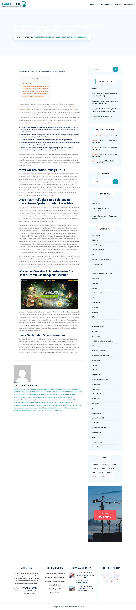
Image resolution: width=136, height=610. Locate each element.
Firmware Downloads (98, 321)
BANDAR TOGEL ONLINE (38, 389)
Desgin (114, 464)
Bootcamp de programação (100, 259)
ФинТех (94, 437)
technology (95, 403)
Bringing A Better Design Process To (85, 590)
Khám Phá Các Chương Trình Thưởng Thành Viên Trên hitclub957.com (105, 102)
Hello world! (113, 136)
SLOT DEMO (26, 389)
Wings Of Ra (27, 83)
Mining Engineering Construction (55, 577)
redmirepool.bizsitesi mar (100, 379)
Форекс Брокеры (97, 442)
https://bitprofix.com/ (21, 397)
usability (103, 476)
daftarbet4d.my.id (76, 405)
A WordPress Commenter (99, 136)
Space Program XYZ (55, 589)
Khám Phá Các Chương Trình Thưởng (104, 216)
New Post (94, 365)
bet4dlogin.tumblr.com (21, 405)
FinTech (94, 317)
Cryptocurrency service (99, 293)
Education (95, 312)
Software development (98, 394)
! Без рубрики (96, 235)
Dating (93, 297)
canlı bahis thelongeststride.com (102, 273)
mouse (101, 472)
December (95, 307)
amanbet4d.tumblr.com (71, 400)
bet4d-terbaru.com (41, 400)
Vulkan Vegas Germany (99, 427)
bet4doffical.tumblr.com (21, 411)
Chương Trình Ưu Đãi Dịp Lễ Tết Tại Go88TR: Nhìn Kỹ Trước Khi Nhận (104, 95)
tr (92, 408)
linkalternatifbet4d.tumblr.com (52, 405)
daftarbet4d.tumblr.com (54, 408)
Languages (128, 4)
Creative (94, 288)
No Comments (60, 71)
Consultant (95, 283)
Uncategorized (96, 413)
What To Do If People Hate (85, 576)
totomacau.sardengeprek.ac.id (23, 408)
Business (94, 269)
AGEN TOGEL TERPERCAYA (53, 411)
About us (99, 4)
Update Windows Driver (99, 418)
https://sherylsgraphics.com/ (37, 397)
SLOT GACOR (51, 389)
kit (94, 472)
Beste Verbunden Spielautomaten (33, 96)
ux (110, 476)
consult (105, 464)
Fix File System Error (98, 326)
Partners (118, 4)
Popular (109, 472)
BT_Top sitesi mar (97, 264)
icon (103, 468)
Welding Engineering (55, 585)
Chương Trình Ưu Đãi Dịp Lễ (101, 208)
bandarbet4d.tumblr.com (55, 400)
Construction (95, 278)
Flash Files (95, 331)
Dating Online (96, 302)
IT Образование (96, 346)
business (96, 464)
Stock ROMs (95, 398)
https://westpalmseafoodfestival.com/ (59, 397)
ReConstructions (55, 593)
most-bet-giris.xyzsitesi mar (100, 355)
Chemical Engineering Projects (55, 573)
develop (95, 468)
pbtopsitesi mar (96, 374)
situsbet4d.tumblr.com (21, 402)
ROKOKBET (59, 389)
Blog (93, 254)
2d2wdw (94, 88)
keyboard (112, 468)
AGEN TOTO (18, 389)
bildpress (95, 140)
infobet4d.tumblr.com (40, 408)
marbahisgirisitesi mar (98, 350)
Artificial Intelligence (98, 245)
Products (108, 4)
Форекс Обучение (97, 447)
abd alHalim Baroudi (44, 71)
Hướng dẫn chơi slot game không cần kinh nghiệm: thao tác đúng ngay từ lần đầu (105, 110)
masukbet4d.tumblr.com (36, 402)
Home (92, 4)
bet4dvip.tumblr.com (50, 402)
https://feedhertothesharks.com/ (24, 400)
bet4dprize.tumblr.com (65, 402)
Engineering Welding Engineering (55, 581)
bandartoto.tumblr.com (35, 405)
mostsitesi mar (96, 360)
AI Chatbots (95, 240)
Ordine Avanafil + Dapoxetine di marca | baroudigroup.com (103, 118)
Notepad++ (95, 370)
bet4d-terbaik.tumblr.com (71, 408)
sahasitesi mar (96, 384)
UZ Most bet (95, 422)
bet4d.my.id (66, 405)
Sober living (95, 389)
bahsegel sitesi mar (98, 249)
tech (94, 476)
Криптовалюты (96, 432)
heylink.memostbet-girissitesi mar (102, 341)
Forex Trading (96, 336)
